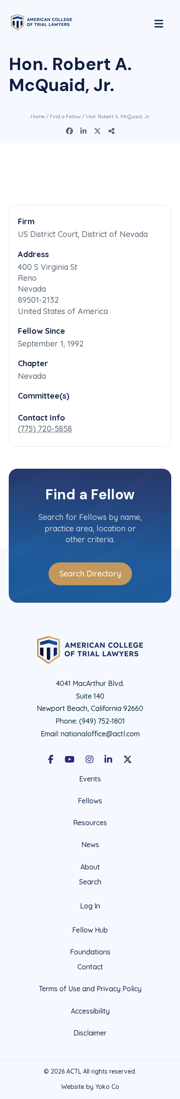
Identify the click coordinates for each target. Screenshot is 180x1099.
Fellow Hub (90, 930)
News (90, 844)
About (90, 866)
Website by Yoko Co (90, 1087)
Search (90, 882)
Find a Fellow (65, 116)
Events (90, 779)
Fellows (90, 800)
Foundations (90, 951)
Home (38, 116)
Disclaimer (90, 1032)
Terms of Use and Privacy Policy (90, 988)
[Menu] (158, 22)
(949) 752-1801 (102, 721)
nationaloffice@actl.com (100, 733)
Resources (90, 822)
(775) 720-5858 (45, 429)
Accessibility (90, 1011)
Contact (90, 967)
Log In (90, 905)
